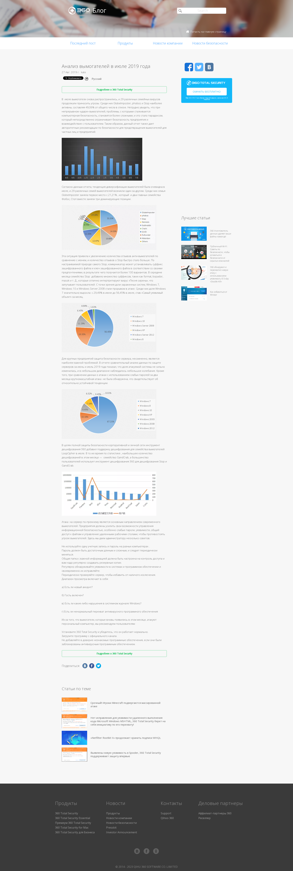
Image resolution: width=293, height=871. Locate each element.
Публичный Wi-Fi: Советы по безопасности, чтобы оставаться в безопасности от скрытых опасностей (220, 253)
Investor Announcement (121, 832)
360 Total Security (66, 813)
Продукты (125, 43)
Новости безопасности (210, 43)
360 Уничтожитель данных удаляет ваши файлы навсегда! (220, 233)
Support (166, 813)
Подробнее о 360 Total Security (114, 89)
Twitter (199, 67)
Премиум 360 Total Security (73, 823)
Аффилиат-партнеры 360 (214, 813)
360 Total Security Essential (72, 818)
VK (209, 67)
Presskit (111, 827)
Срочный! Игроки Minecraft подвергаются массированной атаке (125, 704)
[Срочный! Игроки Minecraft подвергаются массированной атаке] (74, 705)
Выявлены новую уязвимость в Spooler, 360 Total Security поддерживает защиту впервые (126, 754)
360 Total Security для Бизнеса (75, 832)
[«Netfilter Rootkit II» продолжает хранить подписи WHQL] (74, 738)
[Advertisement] (206, 161)
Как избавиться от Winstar (218, 293)
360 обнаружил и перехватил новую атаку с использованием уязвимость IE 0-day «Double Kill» (219, 274)
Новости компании (168, 43)
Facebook (189, 67)
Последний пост (83, 43)
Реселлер (204, 818)
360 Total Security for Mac (72, 827)
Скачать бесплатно (207, 91)
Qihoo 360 (167, 818)
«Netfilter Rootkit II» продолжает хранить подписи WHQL (126, 737)
